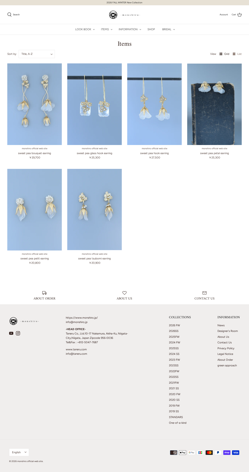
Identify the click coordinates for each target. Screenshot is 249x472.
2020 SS (174, 400)
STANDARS (176, 417)
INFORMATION (128, 29)
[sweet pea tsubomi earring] (94, 209)
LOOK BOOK (83, 29)
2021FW (174, 382)
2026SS (173, 331)
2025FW (174, 336)
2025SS (174, 348)
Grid (227, 54)
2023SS (173, 365)
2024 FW (174, 342)
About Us (223, 336)
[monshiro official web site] (125, 14)
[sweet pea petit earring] (34, 209)
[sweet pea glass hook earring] (94, 104)
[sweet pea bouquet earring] (34, 104)
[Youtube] (11, 333)
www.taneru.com (76, 349)
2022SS (173, 377)
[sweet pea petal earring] (214, 104)
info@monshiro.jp (76, 322)
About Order (225, 359)
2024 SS (174, 354)
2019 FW (174, 405)
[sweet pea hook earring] (154, 104)
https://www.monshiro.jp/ (82, 317)
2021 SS (174, 388)
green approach (227, 365)
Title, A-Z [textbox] (27, 54)
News (221, 325)
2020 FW (174, 394)
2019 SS (174, 411)
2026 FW (174, 325)
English (16, 452)
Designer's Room (227, 331)
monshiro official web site (30, 461)
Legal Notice (225, 354)
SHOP (151, 29)
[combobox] (37, 54)
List (239, 54)
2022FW (174, 371)
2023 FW (174, 359)
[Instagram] (18, 333)
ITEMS (105, 29)
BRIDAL (166, 29)
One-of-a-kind (177, 422)
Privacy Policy (225, 348)
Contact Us (224, 342)
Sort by (11, 54)
